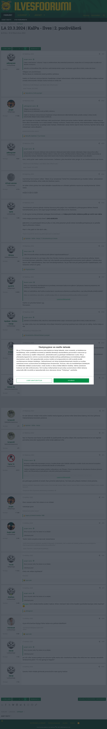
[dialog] (53, 364)
